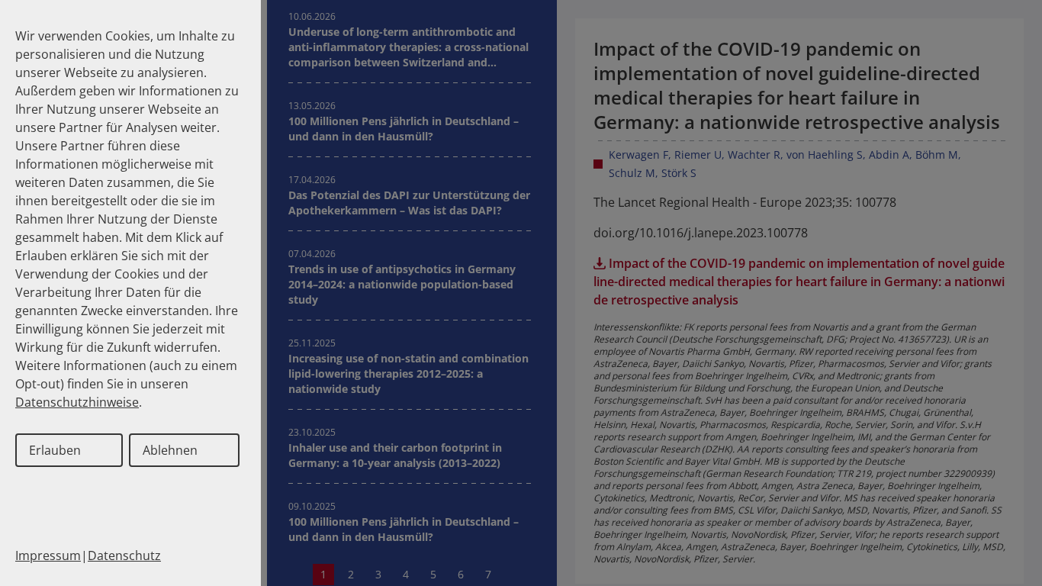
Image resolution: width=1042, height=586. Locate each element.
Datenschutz (124, 555)
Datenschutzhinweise (77, 402)
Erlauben (55, 450)
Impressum (48, 555)
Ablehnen (170, 450)
